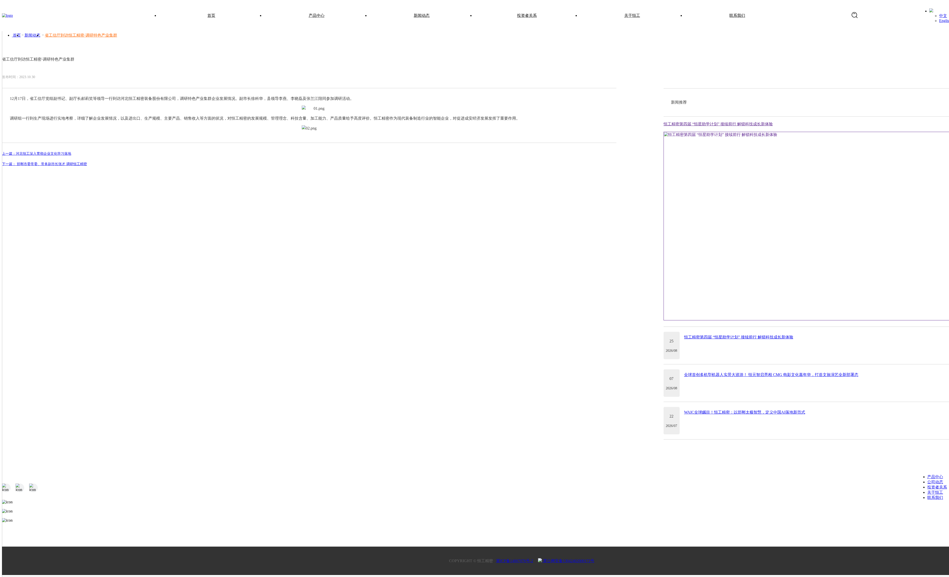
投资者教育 (587, 531)
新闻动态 (422, 15)
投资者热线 (587, 521)
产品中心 (316, 15)
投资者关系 (527, 15)
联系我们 (737, 15)
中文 (943, 16)
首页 (211, 15)
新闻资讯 (458, 511)
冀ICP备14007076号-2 (514, 561)
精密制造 (331, 511)
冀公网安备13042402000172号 (568, 561)
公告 (581, 511)
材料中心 (331, 521)
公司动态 (935, 482)
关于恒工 (632, 15)
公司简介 (717, 511)
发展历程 (717, 521)
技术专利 (717, 531)
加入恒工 (844, 521)
